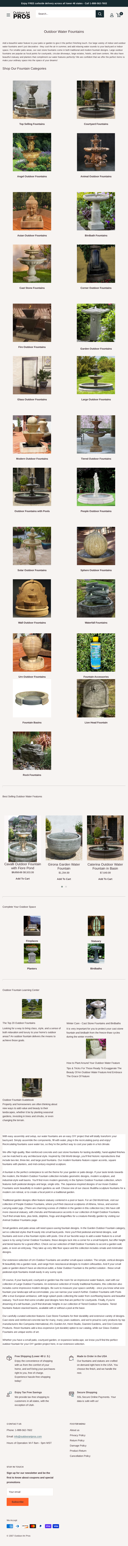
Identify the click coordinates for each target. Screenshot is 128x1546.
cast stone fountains (46, 50)
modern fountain (92, 50)
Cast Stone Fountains (32, 287)
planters (28, 57)
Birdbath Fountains (96, 235)
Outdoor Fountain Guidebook (18, 1099)
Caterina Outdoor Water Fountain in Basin (105, 866)
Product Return (78, 1450)
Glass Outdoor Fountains (32, 399)
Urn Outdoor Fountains (32, 676)
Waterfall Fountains (96, 622)
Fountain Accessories (96, 676)
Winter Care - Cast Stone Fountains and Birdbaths (93, 1023)
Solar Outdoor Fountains (32, 570)
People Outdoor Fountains (96, 511)
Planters (32, 968)
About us (75, 1430)
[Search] (100, 13)
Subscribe (18, 1501)
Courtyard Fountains (96, 124)
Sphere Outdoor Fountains (96, 570)
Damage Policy (78, 1445)
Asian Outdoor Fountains (32, 235)
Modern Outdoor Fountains (32, 458)
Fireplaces (32, 940)
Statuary (96, 941)
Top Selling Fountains (32, 124)
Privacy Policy (78, 1435)
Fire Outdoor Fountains (32, 347)
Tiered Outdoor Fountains (96, 458)
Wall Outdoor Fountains (32, 622)
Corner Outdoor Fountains (96, 287)
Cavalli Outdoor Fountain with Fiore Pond (22, 866)
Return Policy (77, 1440)
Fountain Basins (32, 722)
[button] (118, 15)
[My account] (112, 15)
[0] (118, 15)
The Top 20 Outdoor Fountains (18, 1023)
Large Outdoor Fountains (96, 399)
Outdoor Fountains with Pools (32, 511)
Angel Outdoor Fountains (32, 176)
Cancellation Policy (80, 1455)
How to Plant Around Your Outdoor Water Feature (93, 1062)
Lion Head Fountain (96, 722)
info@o (18, 1436)
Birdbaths (96, 968)
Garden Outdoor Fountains (96, 348)
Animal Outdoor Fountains (96, 176)
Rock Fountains (32, 774)
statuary (15, 57)
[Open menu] (8, 15)
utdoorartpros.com (32, 1436)
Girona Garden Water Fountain (64, 866)
